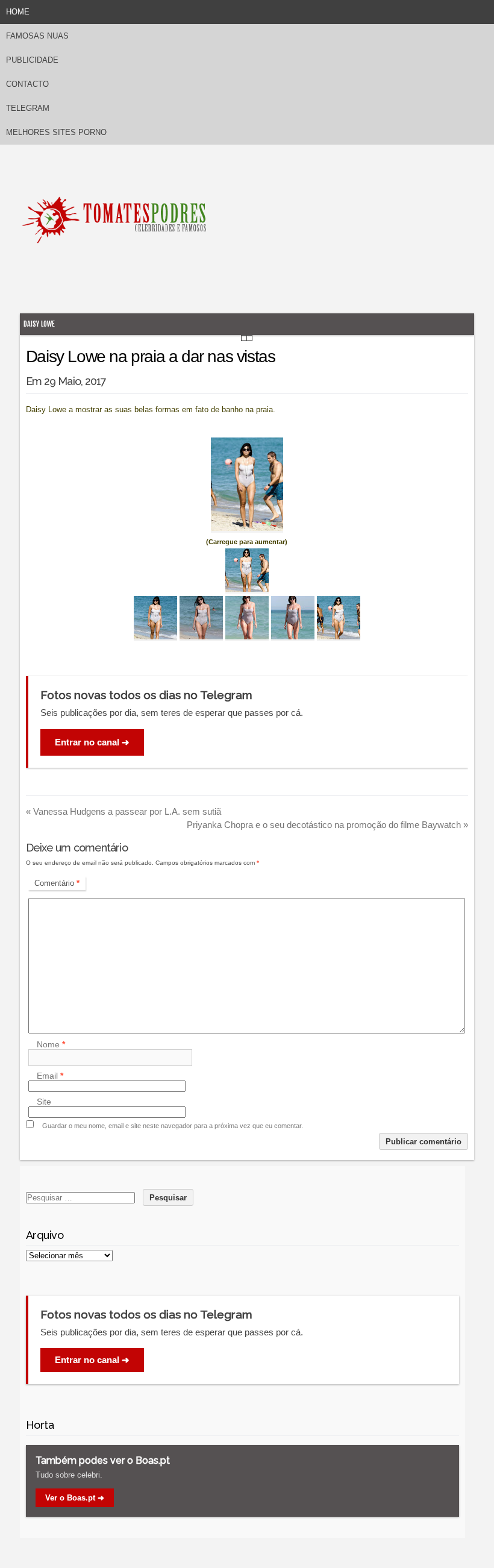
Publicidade (32, 59)
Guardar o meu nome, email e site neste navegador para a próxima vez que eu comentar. (172, 1125)
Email (50, 1075)
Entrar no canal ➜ (92, 742)
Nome (51, 1044)
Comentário (57, 883)
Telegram (27, 108)
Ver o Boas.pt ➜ (74, 1497)
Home (18, 11)
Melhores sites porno (56, 132)
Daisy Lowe (39, 323)
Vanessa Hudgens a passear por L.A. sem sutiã (123, 811)
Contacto (27, 84)
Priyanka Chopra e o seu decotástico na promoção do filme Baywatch (327, 825)
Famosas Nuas (37, 35)
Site (44, 1101)
